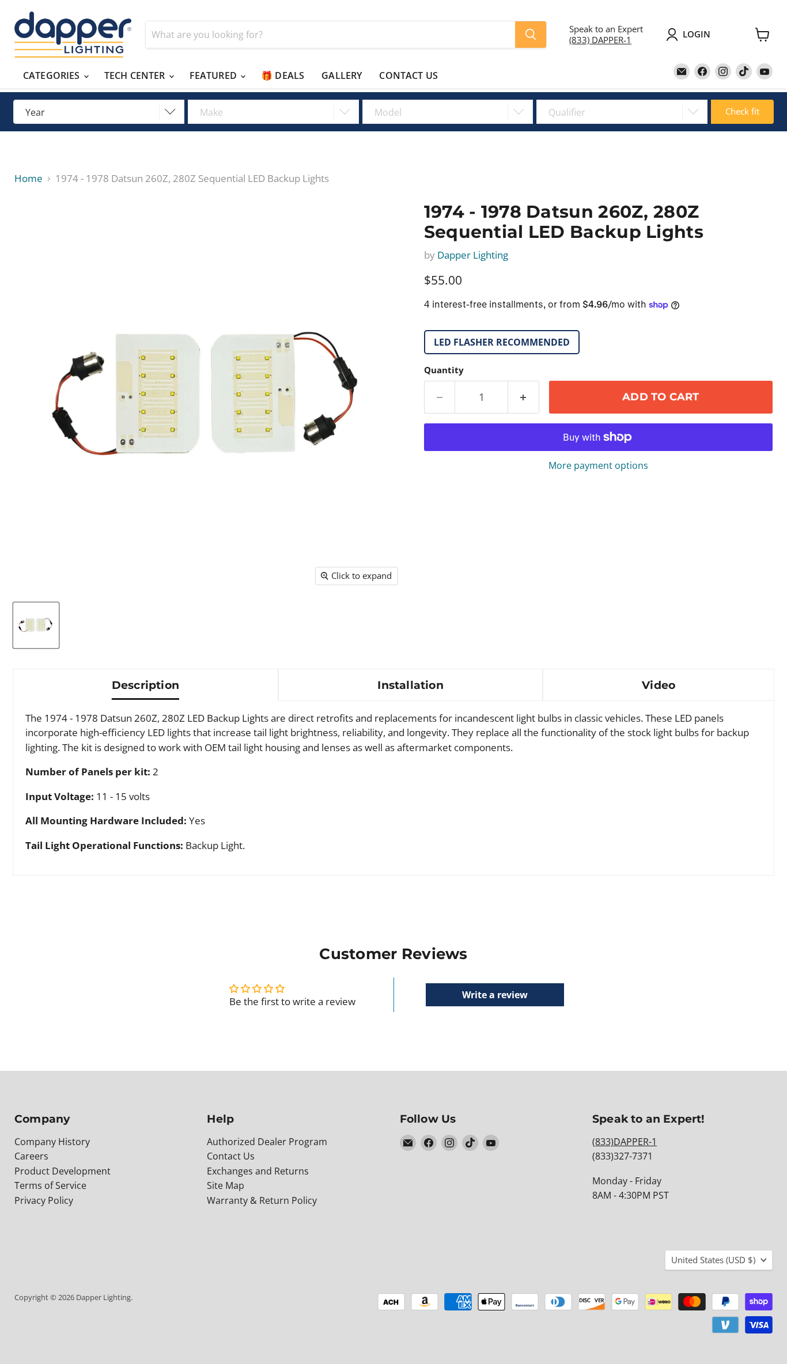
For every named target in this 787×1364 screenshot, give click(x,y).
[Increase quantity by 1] (523, 397)
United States (713, 1260)
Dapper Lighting (472, 255)
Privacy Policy (43, 1200)
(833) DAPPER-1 (600, 40)
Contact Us (231, 1156)
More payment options (598, 465)
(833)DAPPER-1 (624, 1141)
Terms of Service (50, 1185)
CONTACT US (408, 75)
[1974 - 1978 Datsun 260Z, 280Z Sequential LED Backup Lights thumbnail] (36, 625)
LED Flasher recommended (502, 342)
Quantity (444, 370)
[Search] (530, 34)
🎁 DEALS (282, 75)
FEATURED (214, 75)
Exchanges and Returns (258, 1171)
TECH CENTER (136, 75)
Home (28, 178)
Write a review (495, 994)
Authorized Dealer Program (267, 1141)
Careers (31, 1156)
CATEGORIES (52, 75)
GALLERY (341, 75)
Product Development (62, 1171)
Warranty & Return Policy (262, 1200)
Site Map (225, 1185)
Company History (52, 1141)
